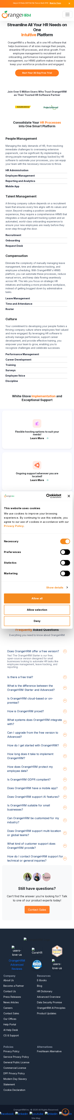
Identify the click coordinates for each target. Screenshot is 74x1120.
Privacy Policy (11, 1051)
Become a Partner (13, 985)
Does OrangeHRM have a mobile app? (32, 788)
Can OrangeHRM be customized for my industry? (33, 820)
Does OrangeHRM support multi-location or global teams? (34, 833)
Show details (54, 587)
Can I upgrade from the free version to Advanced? (32, 734)
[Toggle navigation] (67, 14)
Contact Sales (37, 909)
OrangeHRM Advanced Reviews (17, 965)
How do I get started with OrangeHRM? (33, 745)
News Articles (11, 1002)
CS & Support (11, 1035)
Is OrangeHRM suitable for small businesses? (28, 807)
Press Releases (12, 996)
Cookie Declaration (14, 1089)
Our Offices (9, 1018)
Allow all (37, 598)
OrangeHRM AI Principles (51, 1007)
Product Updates (46, 1013)
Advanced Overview (48, 996)
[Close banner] (69, 496)
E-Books (42, 980)
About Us (8, 980)
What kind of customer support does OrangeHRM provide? (31, 845)
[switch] (65, 552)
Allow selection (37, 609)
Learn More (37, 438)
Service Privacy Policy (16, 1056)
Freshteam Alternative (49, 1051)
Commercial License (14, 1067)
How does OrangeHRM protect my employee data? (30, 769)
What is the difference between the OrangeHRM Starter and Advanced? (31, 688)
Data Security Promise (49, 1002)
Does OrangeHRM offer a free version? (33, 651)
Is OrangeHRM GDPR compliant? (29, 779)
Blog (39, 985)
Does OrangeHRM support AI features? (33, 796)
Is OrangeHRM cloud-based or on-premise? (30, 700)
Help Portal (9, 1024)
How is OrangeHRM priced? (25, 711)
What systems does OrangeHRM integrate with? (34, 722)
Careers (8, 1007)
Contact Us (9, 991)
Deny (37, 621)
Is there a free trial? (20, 677)
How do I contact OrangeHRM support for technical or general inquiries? (35, 858)
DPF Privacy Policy (14, 1073)
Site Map (35, 1118)
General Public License (16, 1062)
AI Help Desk (10, 1029)
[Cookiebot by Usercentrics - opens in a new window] (46, 496)
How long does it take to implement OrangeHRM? (30, 756)
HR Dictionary (44, 991)
